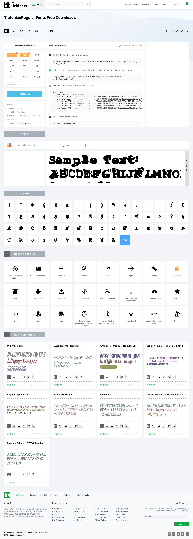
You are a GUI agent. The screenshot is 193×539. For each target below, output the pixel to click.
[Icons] (44, 31)
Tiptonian (20, 123)
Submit (182, 524)
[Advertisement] (167, 84)
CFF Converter (58, 517)
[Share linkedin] (187, 31)
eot (12, 60)
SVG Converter (58, 512)
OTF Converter (122, 509)
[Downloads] (19, 377)
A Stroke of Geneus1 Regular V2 (118, 345)
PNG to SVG (57, 509)
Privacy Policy (100, 520)
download (25, 94)
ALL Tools (77, 520)
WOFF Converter (101, 512)
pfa (24, 66)
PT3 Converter (100, 514)
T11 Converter (100, 517)
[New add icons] (7, 254)
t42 (12, 77)
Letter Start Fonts (82, 495)
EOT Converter (79, 512)
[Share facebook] (166, 31)
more (125, 240)
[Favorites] (14, 31)
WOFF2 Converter (123, 512)
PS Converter (121, 514)
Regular (19, 108)
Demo (156, 5)
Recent (128, 5)
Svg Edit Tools (79, 509)
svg (37, 55)
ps (24, 71)
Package (67, 495)
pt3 (12, 71)
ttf (12, 55)
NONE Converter (58, 520)
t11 (24, 77)
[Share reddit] (172, 31)
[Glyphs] (29, 31)
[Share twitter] (177, 31)
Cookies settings (122, 520)
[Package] (36, 31)
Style (45, 495)
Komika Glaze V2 (63, 394)
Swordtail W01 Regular (66, 345)
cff (37, 71)
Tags (55, 495)
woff (24, 60)
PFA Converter (58, 514)
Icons (136, 5)
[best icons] (7, 334)
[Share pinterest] (182, 31)
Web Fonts (20, 495)
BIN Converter (79, 514)
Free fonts (17, 4)
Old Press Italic (15, 345)
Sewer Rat (105, 394)
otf (12, 66)
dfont (37, 77)
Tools (164, 5)
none (12, 83)
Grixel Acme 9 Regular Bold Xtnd (165, 345)
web (24, 55)
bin (37, 66)
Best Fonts (146, 5)
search (88, 4)
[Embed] (29, 377)
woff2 (37, 60)
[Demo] (21, 31)
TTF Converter (100, 509)
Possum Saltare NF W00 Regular (25, 443)
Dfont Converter (122, 517)
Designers (33, 495)
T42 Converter (79, 517)
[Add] (6, 31)
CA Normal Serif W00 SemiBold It (165, 394)
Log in (176, 5)
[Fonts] (51, 31)
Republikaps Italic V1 (18, 394)
